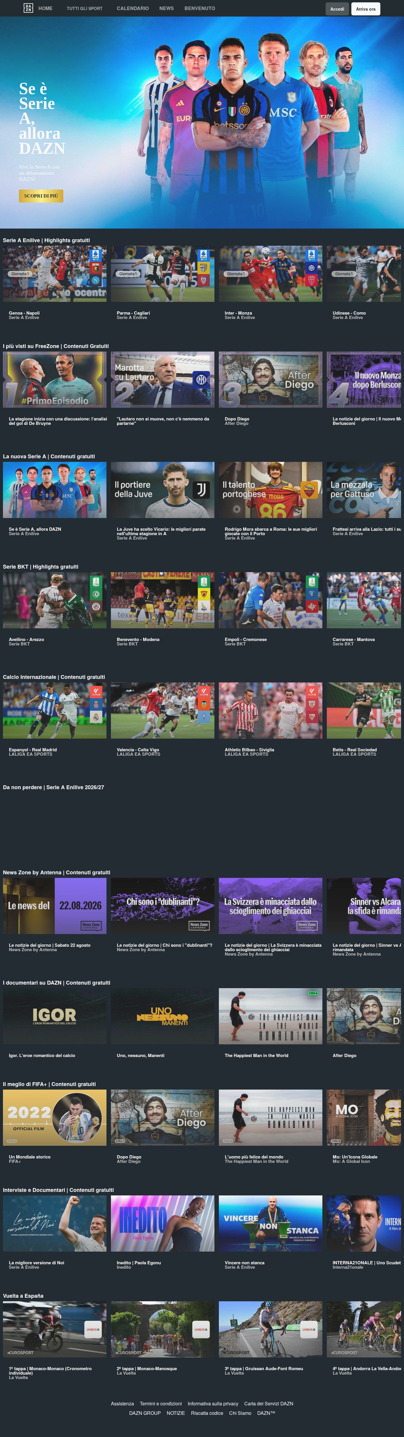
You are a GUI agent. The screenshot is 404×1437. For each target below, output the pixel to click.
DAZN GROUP (145, 1413)
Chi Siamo (240, 1413)
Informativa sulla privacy (213, 1403)
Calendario (133, 8)
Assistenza (122, 1403)
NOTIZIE (176, 1413)
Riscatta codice (207, 1413)
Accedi (337, 9)
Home (45, 8)
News (166, 8)
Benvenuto (200, 8)
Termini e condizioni (161, 1403)
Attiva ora (366, 9)
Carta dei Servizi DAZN (268, 1403)
